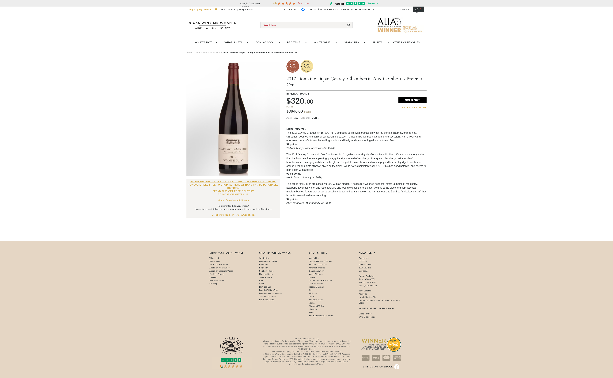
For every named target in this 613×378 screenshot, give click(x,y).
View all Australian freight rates (233, 200)
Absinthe (313, 293)
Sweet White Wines (267, 296)
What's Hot (203, 42)
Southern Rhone (266, 271)
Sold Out (412, 100)
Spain (261, 284)
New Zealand (265, 287)
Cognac (312, 277)
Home (189, 52)
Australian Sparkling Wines (221, 271)
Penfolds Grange (216, 274)
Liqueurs (313, 309)
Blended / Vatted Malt (318, 264)
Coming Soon (265, 42)
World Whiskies (315, 274)
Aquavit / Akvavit (316, 300)
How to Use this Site (367, 297)
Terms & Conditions (303, 339)
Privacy (316, 339)
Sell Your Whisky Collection (321, 316)
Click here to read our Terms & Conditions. (233, 215)
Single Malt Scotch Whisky (320, 261)
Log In (192, 9)
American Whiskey (317, 268)
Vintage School (365, 314)
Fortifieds (213, 277)
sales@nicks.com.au (368, 286)
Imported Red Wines (268, 261)
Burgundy (263, 268)
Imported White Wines (268, 290)
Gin (310, 290)
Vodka (311, 303)
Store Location (228, 9)
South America (265, 277)
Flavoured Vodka (316, 306)
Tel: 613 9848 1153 (367, 279)
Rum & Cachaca (316, 284)
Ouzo (311, 296)
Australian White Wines (219, 268)
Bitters (311, 312)
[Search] (348, 25)
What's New (214, 261)
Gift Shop (213, 284)
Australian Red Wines (218, 264)
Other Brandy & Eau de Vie (320, 280)
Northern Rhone (266, 274)
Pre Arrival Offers (266, 300)
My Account (205, 9)
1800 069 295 (289, 9)
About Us (363, 294)
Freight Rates (246, 9)
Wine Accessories (217, 280)
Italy (261, 280)
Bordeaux (263, 264)
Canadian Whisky (316, 271)
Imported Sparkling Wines (270, 293)
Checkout (405, 9)
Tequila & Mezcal (316, 287)
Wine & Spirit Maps (367, 317)
